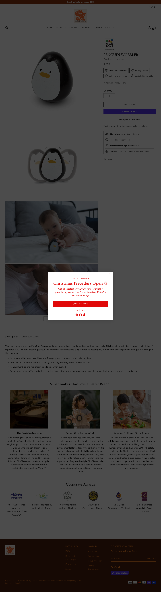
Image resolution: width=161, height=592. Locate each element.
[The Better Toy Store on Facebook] (76, 315)
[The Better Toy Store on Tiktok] (84, 315)
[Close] (110, 274)
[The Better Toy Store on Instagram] (80, 315)
